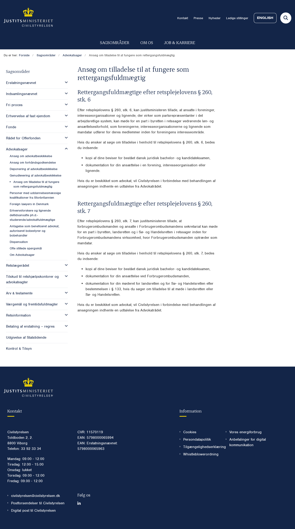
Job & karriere (179, 42)
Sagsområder (114, 42)
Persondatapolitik (197, 439)
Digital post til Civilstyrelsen (33, 510)
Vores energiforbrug (245, 432)
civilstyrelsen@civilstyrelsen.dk (35, 495)
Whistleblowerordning (200, 454)
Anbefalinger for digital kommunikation (247, 442)
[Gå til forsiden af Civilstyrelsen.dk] (26, 18)
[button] (65, 82)
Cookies (189, 432)
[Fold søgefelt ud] (285, 18)
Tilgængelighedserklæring (200, 447)
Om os (146, 42)
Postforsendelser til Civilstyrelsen (38, 503)
